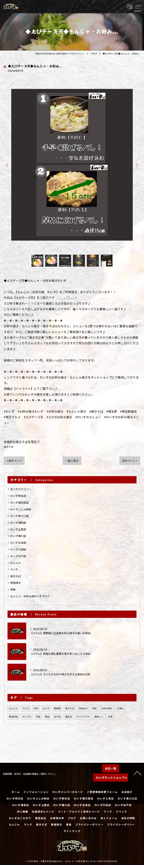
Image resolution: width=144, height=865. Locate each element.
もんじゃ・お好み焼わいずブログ (30, 596)
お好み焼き (106, 708)
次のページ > (129, 460)
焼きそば (9, 446)
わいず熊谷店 (18, 496)
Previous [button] (7, 165)
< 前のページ (14, 460)
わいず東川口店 (19, 516)
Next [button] (136, 165)
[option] (72, 165)
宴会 (47, 716)
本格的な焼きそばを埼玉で (22, 441)
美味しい (99, 716)
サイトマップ (72, 831)
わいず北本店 (18, 542)
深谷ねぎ (83, 708)
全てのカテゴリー (20, 489)
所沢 (36, 708)
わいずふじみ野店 (20, 509)
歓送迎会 (13, 716)
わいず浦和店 (18, 522)
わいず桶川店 (18, 536)
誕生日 (68, 716)
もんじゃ (15, 562)
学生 (38, 716)
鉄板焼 (57, 708)
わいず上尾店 (18, 529)
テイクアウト (83, 716)
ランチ (14, 569)
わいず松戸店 (18, 556)
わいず (46, 708)
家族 (13, 589)
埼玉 (94, 708)
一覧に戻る (72, 460)
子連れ (120, 708)
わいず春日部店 (19, 502)
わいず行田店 (18, 549)
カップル (27, 716)
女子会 (57, 716)
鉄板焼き (15, 583)
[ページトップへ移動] (137, 773)
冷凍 (110, 716)
